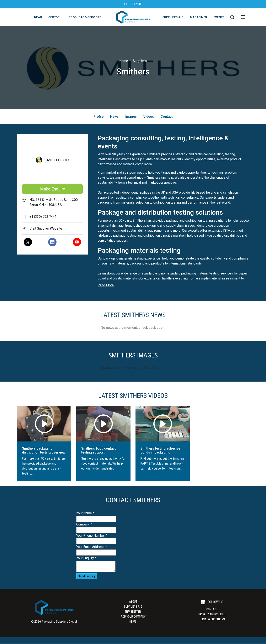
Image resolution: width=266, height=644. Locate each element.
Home (123, 61)
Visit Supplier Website (46, 228)
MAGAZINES (198, 17)
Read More (106, 285)
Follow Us (215, 602)
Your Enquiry (86, 558)
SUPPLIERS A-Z (173, 17)
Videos (148, 117)
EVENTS (218, 17)
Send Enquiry (86, 576)
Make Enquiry (52, 189)
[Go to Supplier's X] (28, 242)
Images (131, 117)
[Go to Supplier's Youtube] (77, 242)
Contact (167, 117)
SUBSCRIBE (133, 4)
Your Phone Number (91, 536)
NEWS (38, 17)
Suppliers (140, 61)
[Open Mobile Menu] (243, 17)
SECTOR (54, 17)
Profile (98, 117)
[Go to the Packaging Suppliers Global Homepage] (133, 17)
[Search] (232, 17)
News (114, 117)
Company (84, 524)
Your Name (85, 513)
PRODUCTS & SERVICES (85, 17)
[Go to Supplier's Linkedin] (52, 242)
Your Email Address (91, 547)
